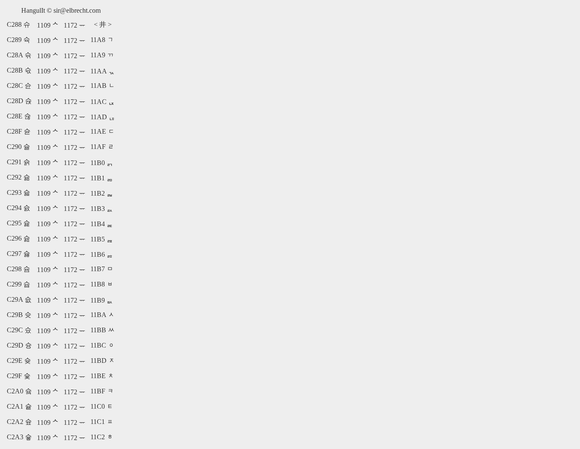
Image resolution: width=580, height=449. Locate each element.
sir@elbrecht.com (77, 10)
